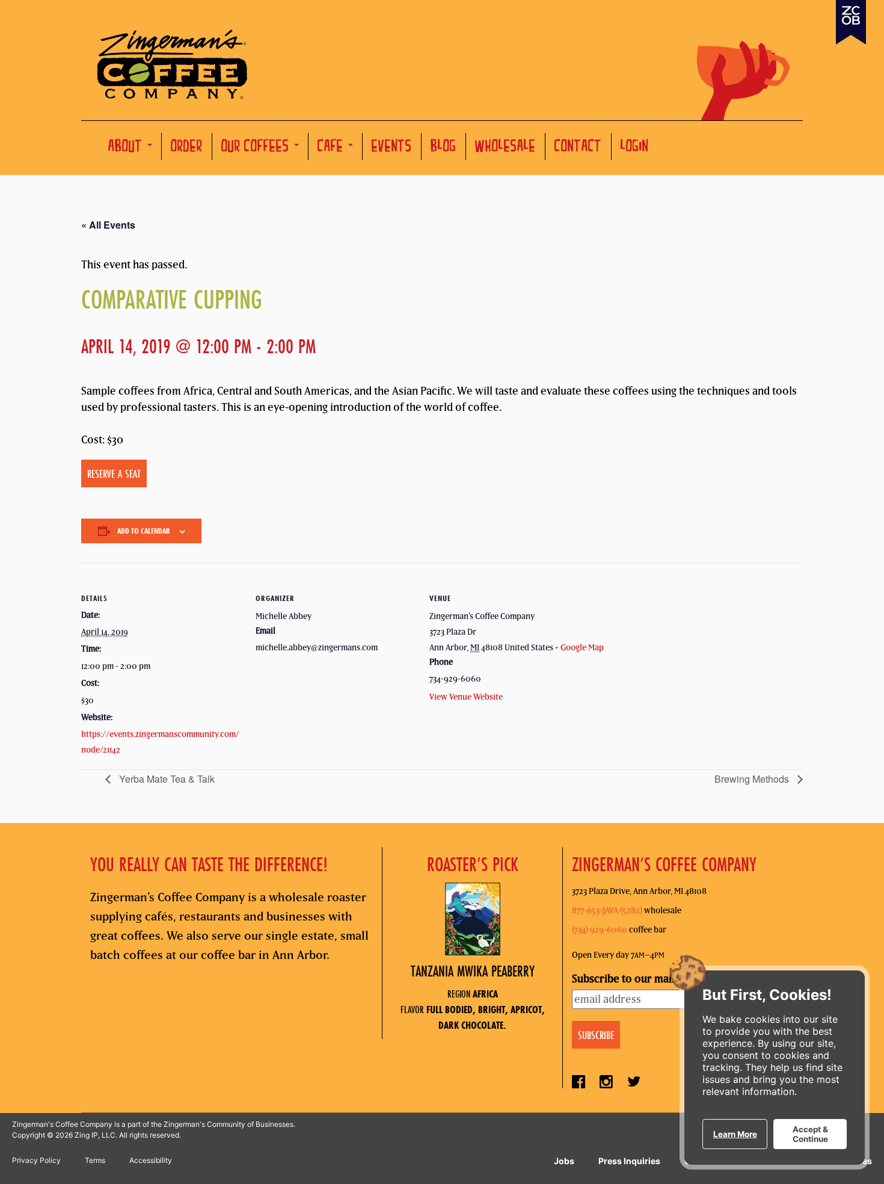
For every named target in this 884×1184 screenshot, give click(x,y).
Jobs (564, 1161)
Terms (95, 1160)
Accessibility (150, 1160)
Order (187, 148)
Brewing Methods (752, 779)
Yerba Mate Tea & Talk (166, 779)
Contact (578, 148)
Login (635, 148)
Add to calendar (143, 530)
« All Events (108, 225)
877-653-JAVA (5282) (607, 910)
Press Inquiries (629, 1161)
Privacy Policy (36, 1160)
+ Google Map (579, 647)
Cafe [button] (332, 148)
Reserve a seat (114, 473)
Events (392, 148)
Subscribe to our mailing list (639, 978)
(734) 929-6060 (599, 929)
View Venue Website (466, 696)
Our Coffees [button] (257, 148)
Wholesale (505, 148)
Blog (443, 148)
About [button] (127, 148)
